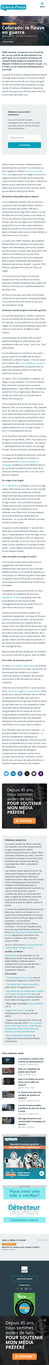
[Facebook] (20, 773)
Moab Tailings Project (23, 947)
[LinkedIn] (13, 773)
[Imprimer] (40, 773)
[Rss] (30, 1289)
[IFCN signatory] (24, 1305)
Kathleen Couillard (8, 1249)
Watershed (10, 955)
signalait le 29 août (11, 597)
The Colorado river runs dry (19, 977)
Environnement (9, 24)
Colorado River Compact (32, 363)
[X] (27, 773)
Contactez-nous (24, 1279)
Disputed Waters (36, 1003)
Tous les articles (42, 1240)
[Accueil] (15, 8)
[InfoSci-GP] (24, 1157)
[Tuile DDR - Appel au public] (24, 1204)
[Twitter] (21, 1289)
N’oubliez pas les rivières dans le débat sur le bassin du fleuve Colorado (24, 992)
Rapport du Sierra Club (17, 1010)
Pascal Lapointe (8, 36)
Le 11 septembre (10, 485)
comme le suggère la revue (23, 691)
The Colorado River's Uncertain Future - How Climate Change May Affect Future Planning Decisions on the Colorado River (23, 1027)
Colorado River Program (20, 1035)
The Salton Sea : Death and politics (22, 984)
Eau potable (8, 41)
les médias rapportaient (24, 665)
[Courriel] (33, 773)
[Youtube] (26, 1289)
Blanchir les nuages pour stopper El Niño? (21, 1247)
